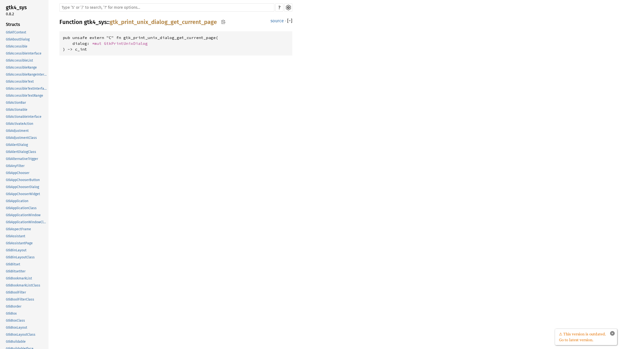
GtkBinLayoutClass (20, 257)
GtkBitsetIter (15, 271)
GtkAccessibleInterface (23, 53)
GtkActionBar (16, 103)
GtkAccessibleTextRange (24, 96)
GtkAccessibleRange (21, 67)
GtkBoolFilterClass (20, 299)
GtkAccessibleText (20, 81)
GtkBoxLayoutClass (20, 335)
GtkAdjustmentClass (21, 138)
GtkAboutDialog (18, 39)
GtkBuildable (16, 342)
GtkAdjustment (17, 131)
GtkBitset (13, 264)
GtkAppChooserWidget (23, 194)
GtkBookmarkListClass (23, 285)
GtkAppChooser (17, 173)
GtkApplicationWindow (23, 215)
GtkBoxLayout (16, 327)
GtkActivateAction (19, 124)
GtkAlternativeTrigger (22, 159)
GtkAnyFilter (15, 166)
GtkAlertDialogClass (21, 152)
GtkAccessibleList (19, 60)
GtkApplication (17, 201)
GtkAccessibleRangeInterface (27, 74)
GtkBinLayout (16, 250)
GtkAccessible (16, 46)
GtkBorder (13, 306)
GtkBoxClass (15, 320)
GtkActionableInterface (23, 117)
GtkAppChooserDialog (22, 187)
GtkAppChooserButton (23, 180)
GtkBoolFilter (16, 292)
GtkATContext (16, 32)
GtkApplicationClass (21, 208)
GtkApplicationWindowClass (27, 222)
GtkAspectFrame (18, 229)
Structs (13, 24)
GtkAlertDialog (17, 145)
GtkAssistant (15, 236)
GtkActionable (16, 110)
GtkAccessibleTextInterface (27, 89)
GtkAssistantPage (19, 243)
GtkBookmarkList (19, 278)
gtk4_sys (16, 7)
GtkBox (11, 313)
